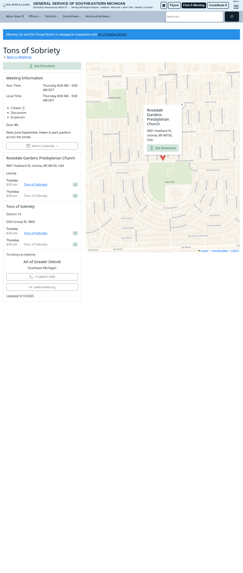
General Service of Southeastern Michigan (79, 4)
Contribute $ (218, 5)
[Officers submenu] (40, 16)
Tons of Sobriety (35, 184)
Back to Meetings (19, 57)
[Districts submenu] (57, 16)
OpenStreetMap (220, 250)
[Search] (232, 16)
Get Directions (44, 66)
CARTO (235, 250)
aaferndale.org (44, 287)
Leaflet (204, 250)
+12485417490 (45, 277)
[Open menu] (236, 7)
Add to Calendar (43, 146)
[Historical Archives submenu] (110, 16)
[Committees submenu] (80, 16)
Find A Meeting (194, 5)
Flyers (174, 5)
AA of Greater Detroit (112, 34)
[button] (162, 157)
